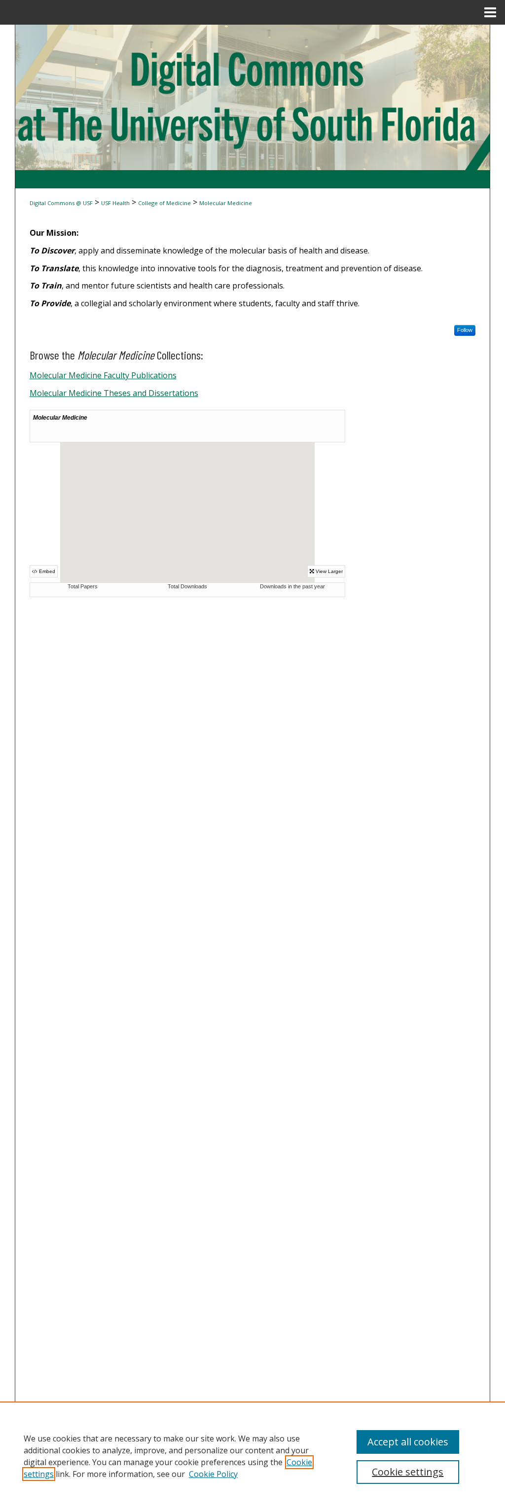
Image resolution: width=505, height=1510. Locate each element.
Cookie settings (407, 1471)
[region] (252, 1456)
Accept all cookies (407, 1441)
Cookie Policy (213, 1474)
